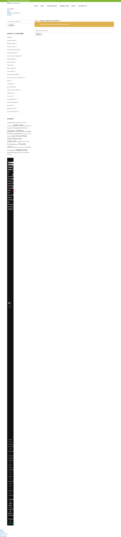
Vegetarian (21, 149)
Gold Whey (27, 131)
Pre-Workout (11, 87)
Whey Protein (11, 108)
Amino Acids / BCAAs (13, 90)
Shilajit (9, 37)
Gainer (9, 65)
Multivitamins (11, 59)
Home (36, 20)
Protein (9, 105)
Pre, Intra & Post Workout (15, 77)
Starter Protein (11, 111)
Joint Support (25, 133)
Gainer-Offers (15, 130)
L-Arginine (10, 83)
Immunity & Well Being (14, 133)
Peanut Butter (11, 46)
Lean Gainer (10, 71)
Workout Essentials (13, 49)
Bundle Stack (11, 40)
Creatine (9, 96)
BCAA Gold (20, 122)
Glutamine (10, 93)
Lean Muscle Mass (19, 136)
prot (17, 144)
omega (19, 141)
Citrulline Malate (12, 102)
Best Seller (10, 62)
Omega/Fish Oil (11, 52)
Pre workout (11, 144)
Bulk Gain (18, 125)
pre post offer (25, 141)
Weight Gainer (11, 43)
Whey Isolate (23, 152)
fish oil (26, 128)
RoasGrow (12, 523)
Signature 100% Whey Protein (20, 147)
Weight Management (13, 152)
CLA (31, 125)
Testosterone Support (14, 56)
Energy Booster (11, 99)
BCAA (9, 80)
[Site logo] (13, 3)
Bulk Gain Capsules (12, 74)
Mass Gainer (11, 68)
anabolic (10, 122)
